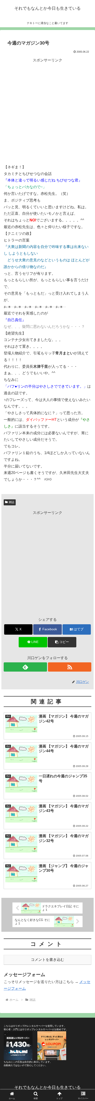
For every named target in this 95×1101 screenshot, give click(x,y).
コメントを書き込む (47, 960)
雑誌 (11, 502)
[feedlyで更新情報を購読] (25, 667)
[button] (62, 642)
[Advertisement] (47, 111)
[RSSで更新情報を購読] (69, 667)
